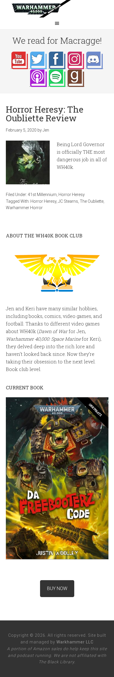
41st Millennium (42, 194)
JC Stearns (68, 201)
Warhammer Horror (24, 207)
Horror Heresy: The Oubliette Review (44, 114)
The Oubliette (91, 201)
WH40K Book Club (57, 9)
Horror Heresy (71, 194)
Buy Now (57, 588)
